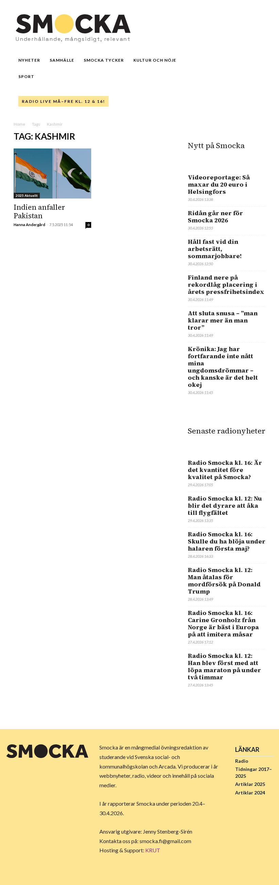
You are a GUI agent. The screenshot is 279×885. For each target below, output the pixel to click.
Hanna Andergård (29, 224)
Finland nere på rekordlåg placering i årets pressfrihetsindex (226, 284)
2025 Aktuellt (27, 195)
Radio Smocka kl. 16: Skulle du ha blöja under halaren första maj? (226, 541)
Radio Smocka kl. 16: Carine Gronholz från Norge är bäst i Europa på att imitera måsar (223, 623)
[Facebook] (11, 774)
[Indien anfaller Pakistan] (52, 173)
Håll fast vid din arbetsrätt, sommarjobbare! (215, 248)
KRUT (152, 850)
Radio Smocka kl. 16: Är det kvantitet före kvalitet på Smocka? (225, 469)
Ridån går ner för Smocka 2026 (215, 216)
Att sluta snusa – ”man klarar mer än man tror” (223, 320)
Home (19, 124)
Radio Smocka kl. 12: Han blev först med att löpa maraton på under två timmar (224, 666)
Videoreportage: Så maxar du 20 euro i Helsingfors (219, 184)
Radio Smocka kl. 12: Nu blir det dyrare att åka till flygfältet (225, 505)
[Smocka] (47, 751)
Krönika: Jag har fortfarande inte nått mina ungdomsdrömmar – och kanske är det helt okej (223, 366)
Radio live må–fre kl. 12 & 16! (63, 101)
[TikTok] (229, 29)
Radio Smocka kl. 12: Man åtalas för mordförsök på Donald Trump (224, 580)
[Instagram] (207, 29)
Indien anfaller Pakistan (39, 211)
